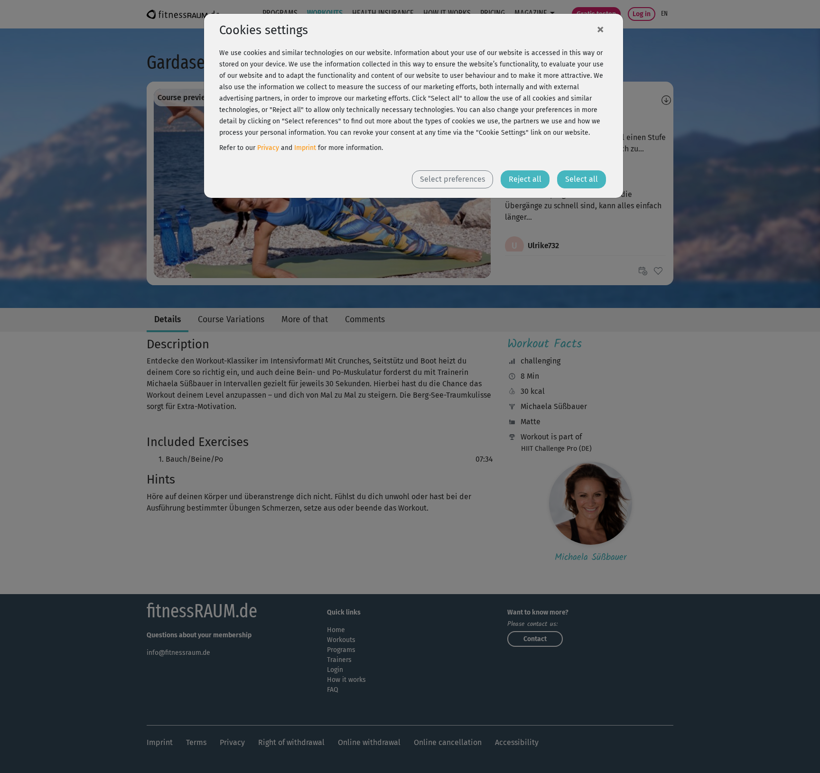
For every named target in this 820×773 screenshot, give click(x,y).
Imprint (305, 148)
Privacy (268, 148)
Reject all (525, 179)
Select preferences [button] (452, 179)
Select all (581, 179)
